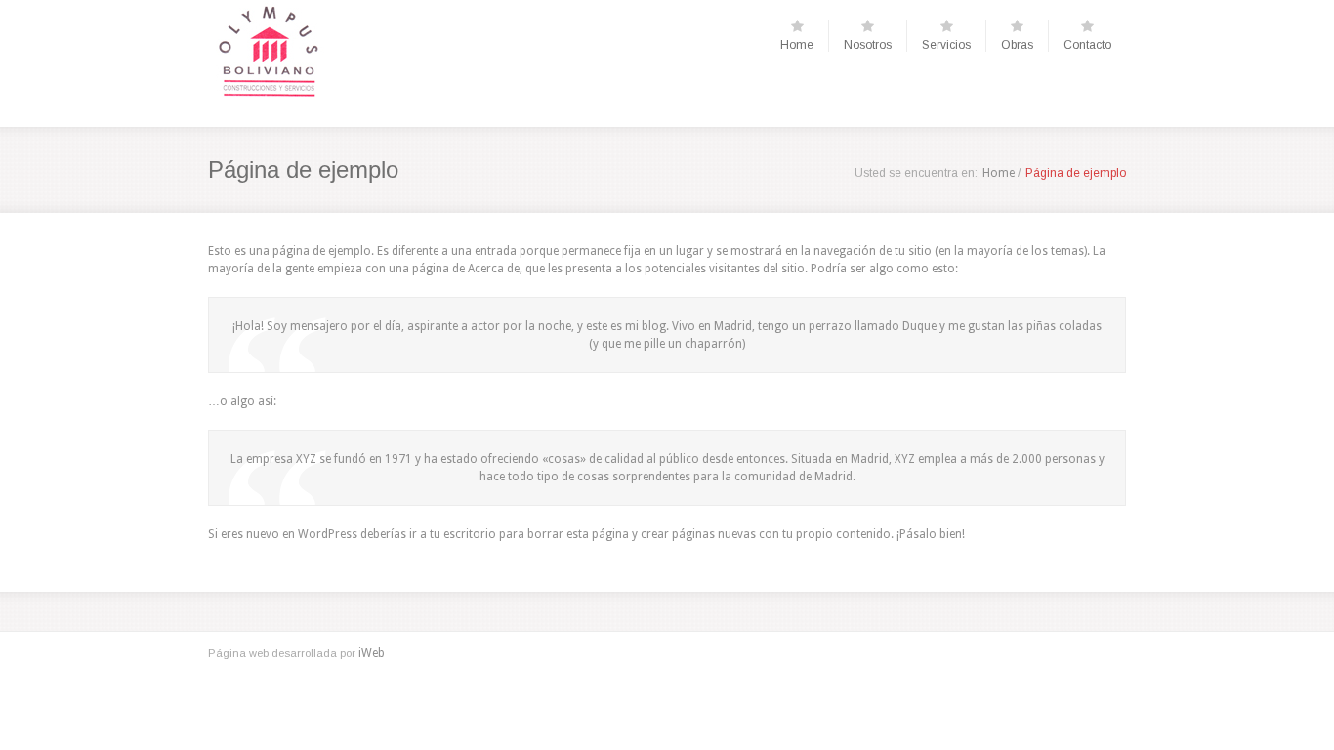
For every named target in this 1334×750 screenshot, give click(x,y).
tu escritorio (463, 534)
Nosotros (868, 45)
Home (796, 45)
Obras (1017, 45)
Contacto (1087, 45)
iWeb (371, 653)
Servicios (946, 45)
